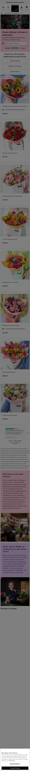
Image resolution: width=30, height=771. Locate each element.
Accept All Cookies (15, 768)
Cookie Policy (11, 760)
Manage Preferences (15, 763)
